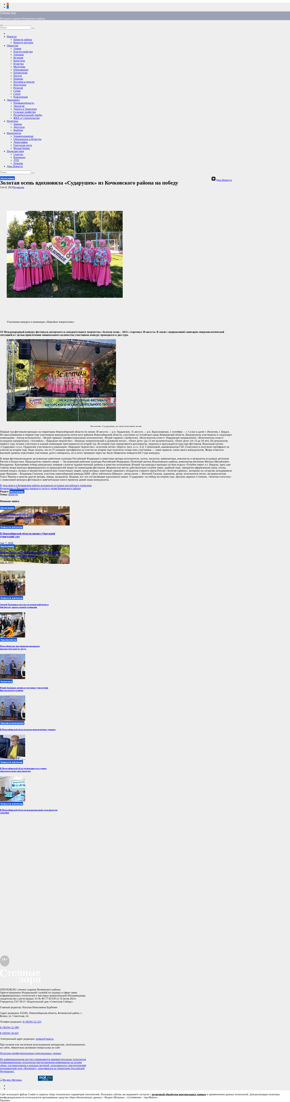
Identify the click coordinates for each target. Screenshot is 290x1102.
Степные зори (8, 12)
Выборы (18, 130)
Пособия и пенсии (24, 81)
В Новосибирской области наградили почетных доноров (28, 729)
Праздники (19, 84)
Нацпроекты (14, 133)
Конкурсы (19, 60)
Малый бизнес (21, 148)
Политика (12, 121)
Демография (20, 142)
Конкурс (13, 494)
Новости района (22, 39)
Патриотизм (20, 72)
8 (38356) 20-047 (9, 1033)
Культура (18, 63)
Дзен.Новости (15, 166)
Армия (17, 48)
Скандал (18, 154)
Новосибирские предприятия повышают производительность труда (20, 647)
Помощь (18, 78)
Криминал (19, 157)
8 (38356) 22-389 (9, 1027)
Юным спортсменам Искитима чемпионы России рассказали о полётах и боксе (30, 554)
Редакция (18, 187)
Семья (16, 90)
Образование (20, 69)
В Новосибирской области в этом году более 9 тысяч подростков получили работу (32, 516)
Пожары (18, 163)
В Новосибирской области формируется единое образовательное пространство (23, 769)
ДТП (16, 160)
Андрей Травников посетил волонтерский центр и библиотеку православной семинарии (24, 605)
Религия (18, 87)
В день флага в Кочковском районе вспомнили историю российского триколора (46, 485)
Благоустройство (23, 51)
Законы (17, 124)
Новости (12, 36)
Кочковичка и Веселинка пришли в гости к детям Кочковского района (40, 488)
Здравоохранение (23, 136)
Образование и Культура (27, 139)
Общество (12, 45)
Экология (18, 106)
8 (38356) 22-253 (32, 1021)
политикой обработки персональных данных (179, 1094)
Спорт (17, 93)
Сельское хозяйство (24, 112)
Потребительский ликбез (27, 115)
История (18, 57)
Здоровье (18, 54)
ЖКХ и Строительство (26, 118)
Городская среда (22, 145)
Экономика (13, 99)
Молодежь (19, 66)
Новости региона (23, 42)
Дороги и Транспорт (25, 109)
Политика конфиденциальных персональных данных (30, 1053)
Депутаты (19, 127)
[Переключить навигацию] (1, 25)
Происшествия (15, 151)
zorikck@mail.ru (45, 1038)
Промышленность (23, 102)
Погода (17, 75)
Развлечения (20, 96)
